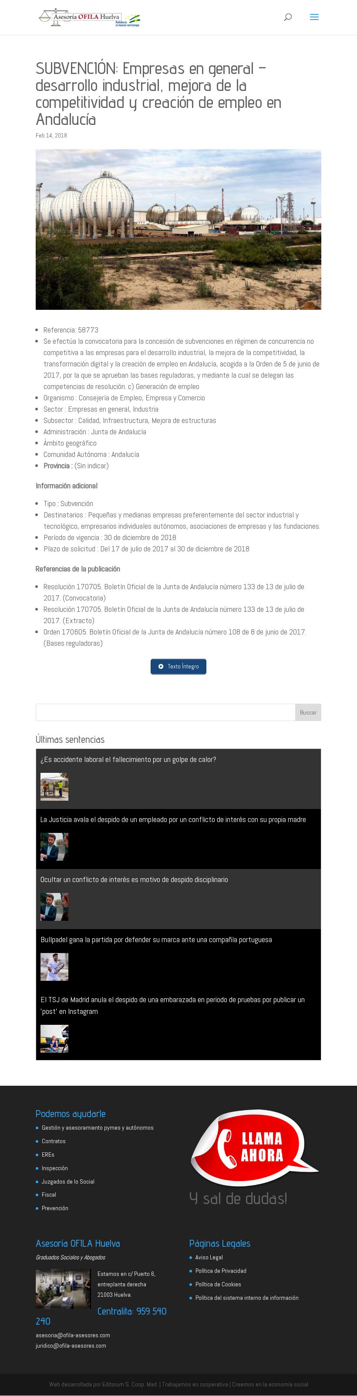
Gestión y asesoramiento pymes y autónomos (98, 1127)
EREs (48, 1154)
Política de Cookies (218, 1284)
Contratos (54, 1141)
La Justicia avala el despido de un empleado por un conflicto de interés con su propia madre (173, 819)
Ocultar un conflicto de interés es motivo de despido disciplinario (134, 879)
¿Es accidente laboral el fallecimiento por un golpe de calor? (128, 759)
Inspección (55, 1168)
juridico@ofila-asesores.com (71, 1345)
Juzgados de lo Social (68, 1181)
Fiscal (49, 1194)
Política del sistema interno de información (247, 1298)
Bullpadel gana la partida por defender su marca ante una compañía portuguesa (156, 939)
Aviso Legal (209, 1257)
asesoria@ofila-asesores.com (73, 1335)
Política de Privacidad (220, 1271)
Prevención (55, 1208)
